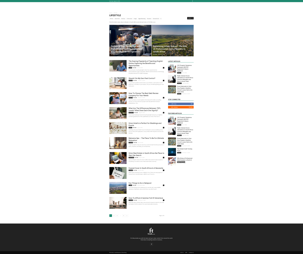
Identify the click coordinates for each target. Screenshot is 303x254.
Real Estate (131, 157)
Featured (179, 83)
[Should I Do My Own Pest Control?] (118, 83)
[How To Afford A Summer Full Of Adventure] (118, 203)
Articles (111, 18)
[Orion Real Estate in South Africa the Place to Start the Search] (118, 158)
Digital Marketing (141, 18)
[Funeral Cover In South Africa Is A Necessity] (118, 173)
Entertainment (156, 18)
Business (123, 18)
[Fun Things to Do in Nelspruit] (118, 188)
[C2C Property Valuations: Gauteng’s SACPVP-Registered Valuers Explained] (172, 68)
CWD (186, 252)
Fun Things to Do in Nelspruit (140, 183)
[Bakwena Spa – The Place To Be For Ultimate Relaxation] (118, 143)
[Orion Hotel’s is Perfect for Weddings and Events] (118, 128)
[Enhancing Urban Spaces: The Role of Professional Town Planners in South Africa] (173, 43)
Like (192, 103)
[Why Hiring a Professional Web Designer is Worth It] (172, 161)
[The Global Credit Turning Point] (172, 152)
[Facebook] (192, 1)
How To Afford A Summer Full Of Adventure (146, 198)
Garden (130, 80)
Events (130, 127)
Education (149, 18)
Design (135, 18)
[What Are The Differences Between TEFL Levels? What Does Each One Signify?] (118, 113)
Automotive (117, 18)
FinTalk (112, 54)
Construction (129, 18)
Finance (130, 97)
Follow (191, 107)
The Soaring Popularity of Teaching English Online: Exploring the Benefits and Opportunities (146, 63)
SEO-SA (182, 252)
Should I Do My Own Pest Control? (142, 78)
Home (110, 13)
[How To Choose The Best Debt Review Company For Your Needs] (118, 98)
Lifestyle (113, 43)
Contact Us (191, 252)
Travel (130, 67)
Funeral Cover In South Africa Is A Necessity (146, 168)
